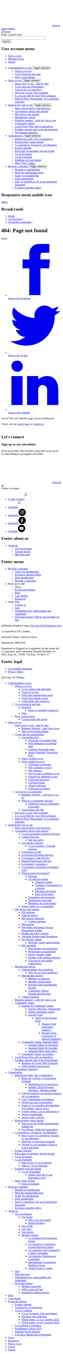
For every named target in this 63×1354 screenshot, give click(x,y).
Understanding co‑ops (20, 67)
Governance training (32, 843)
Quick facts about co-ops (35, 698)
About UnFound (37, 785)
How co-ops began (25, 77)
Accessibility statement (20, 668)
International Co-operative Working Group (42, 1264)
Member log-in (16, 58)
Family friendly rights (39, 954)
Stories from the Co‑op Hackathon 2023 (40, 1176)
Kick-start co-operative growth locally (35, 151)
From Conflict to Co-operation (38, 906)
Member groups (30, 1235)
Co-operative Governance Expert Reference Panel (42, 1246)
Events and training (25, 589)
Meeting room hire (31, 1286)
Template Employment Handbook (39, 936)
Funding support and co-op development (36, 129)
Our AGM (27, 1226)
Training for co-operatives (28, 1307)
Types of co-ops (30, 692)
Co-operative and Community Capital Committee (44, 1252)
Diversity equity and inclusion (44, 942)
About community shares (41, 1011)
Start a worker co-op (32, 758)
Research (26, 707)
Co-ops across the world (34, 719)
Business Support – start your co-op (40, 728)
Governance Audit (31, 852)
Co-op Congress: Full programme (39, 1313)
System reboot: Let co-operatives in (40, 1111)
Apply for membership (27, 175)
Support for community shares (37, 1005)
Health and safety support (35, 933)
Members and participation (42, 903)
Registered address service (35, 1292)
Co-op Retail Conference (28, 1325)
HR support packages (33, 918)
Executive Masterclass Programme (33, 1334)
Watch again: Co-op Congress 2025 (40, 1319)
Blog (17, 592)
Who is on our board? (39, 1220)
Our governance (23, 548)
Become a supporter (25, 580)
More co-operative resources (43, 710)
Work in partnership (32, 1114)
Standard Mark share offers (42, 1051)
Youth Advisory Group (40, 1268)
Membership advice (25, 117)
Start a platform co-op (33, 761)
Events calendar (23, 148)
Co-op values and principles (36, 689)
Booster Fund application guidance (49, 1027)
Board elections (36, 1223)
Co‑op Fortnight (23, 157)
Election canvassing (45, 891)
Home (11, 216)
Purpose (32, 876)
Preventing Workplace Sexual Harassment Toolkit (37, 929)
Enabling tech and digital (28, 160)
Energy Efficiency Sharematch (44, 1008)
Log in (11, 1346)
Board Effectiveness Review (37, 861)
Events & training (17, 1301)
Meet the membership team (29, 172)
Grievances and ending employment (40, 962)
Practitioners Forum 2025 (28, 1328)
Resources (20, 598)
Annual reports (23, 551)
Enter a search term (11, 34)
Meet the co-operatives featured (38, 1141)
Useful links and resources (35, 701)
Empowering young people (29, 142)
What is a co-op (23, 71)
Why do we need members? (43, 972)
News (18, 586)
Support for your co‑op (20, 105)
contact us (38, 424)
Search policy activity (33, 1117)
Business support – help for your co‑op (35, 120)
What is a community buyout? (37, 800)
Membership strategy (33, 975)
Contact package (37, 921)
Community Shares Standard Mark (40, 1042)
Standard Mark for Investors (43, 1045)
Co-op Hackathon (31, 1171)
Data (24, 713)
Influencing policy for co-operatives (34, 139)
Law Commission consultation (38, 1099)
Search (11, 61)
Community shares (25, 123)
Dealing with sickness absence (44, 957)
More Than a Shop (25, 163)
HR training (28, 924)
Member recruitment (39, 978)
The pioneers (35, 770)
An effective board (38, 879)
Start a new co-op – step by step (32, 83)
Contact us (20, 604)
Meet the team (22, 554)
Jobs (17, 607)
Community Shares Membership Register (39, 992)
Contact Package (30, 837)
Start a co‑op (15, 80)
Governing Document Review (38, 855)
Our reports (28, 1232)
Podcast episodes (30, 1183)
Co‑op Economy (23, 154)
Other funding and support (36, 1066)
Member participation (39, 981)
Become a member (18, 166)
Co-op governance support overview (41, 834)
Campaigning (15, 135)
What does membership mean (37, 695)
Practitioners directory (26, 132)
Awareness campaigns (20, 222)
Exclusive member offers (28, 187)
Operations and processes (41, 897)
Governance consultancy (35, 864)
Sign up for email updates (35, 731)
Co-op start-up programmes (29, 86)
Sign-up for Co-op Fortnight (36, 1162)
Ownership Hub (30, 737)
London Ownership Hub (41, 749)
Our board (27, 1217)
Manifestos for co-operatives (43, 1084)
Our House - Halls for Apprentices (40, 1129)
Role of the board (44, 894)
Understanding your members (37, 969)
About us (13, 545)
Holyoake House (24, 1283)
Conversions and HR (33, 809)
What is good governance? (36, 873)
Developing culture (32, 939)
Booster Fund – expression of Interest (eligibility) (52, 1036)
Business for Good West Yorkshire (40, 1063)
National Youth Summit (27, 1331)
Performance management (42, 951)
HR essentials (29, 945)
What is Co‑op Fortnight (34, 1165)
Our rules (26, 1229)
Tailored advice (30, 915)
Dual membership (24, 178)
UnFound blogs (36, 782)
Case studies (21, 595)
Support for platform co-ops (43, 776)
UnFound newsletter (39, 788)
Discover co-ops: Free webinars (31, 92)
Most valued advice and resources (33, 108)
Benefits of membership (27, 169)
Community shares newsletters (38, 1054)
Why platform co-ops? (40, 767)
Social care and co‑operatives (37, 1102)
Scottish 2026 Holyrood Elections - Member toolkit (42, 1089)
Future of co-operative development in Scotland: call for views (40, 1107)
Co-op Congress (23, 1310)
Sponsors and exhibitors (34, 1316)
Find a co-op (15, 55)
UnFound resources (38, 779)
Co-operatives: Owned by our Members (36, 145)
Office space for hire (32, 1289)
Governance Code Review (36, 858)
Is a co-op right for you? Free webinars (35, 95)
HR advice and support (27, 114)
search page (23, 424)
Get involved (15, 219)
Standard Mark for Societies (43, 1048)
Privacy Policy (16, 671)
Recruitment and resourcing (42, 948)
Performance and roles (40, 900)
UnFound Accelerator (39, 764)
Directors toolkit (43, 882)
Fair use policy (36, 840)
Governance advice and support (31, 111)
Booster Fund (35, 1014)
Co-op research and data (27, 74)
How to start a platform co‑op (43, 773)
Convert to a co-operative (28, 89)
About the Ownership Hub (42, 740)
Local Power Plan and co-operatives (34, 126)
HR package (28, 912)
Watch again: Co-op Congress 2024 (40, 1322)
